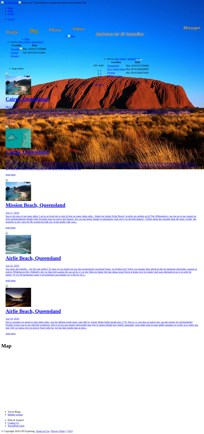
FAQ (70, 431)
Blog (27, 39)
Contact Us (13, 423)
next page (98, 84)
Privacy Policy (58, 431)
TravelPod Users (16, 425)
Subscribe (139, 60)
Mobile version (15, 414)
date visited (24, 42)
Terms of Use (42, 431)
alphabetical (37, 42)
